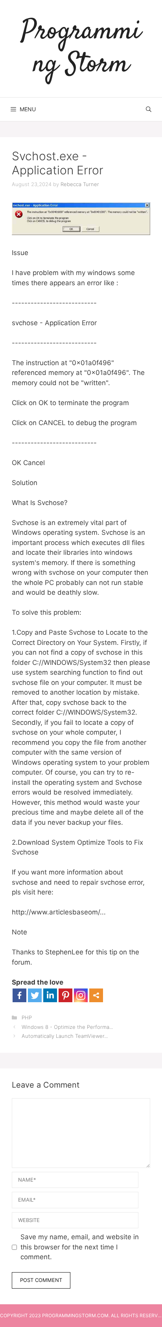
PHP (27, 1017)
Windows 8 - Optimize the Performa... (67, 1027)
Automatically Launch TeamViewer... (65, 1036)
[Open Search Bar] (148, 109)
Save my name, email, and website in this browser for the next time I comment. (79, 1247)
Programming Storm (81, 48)
